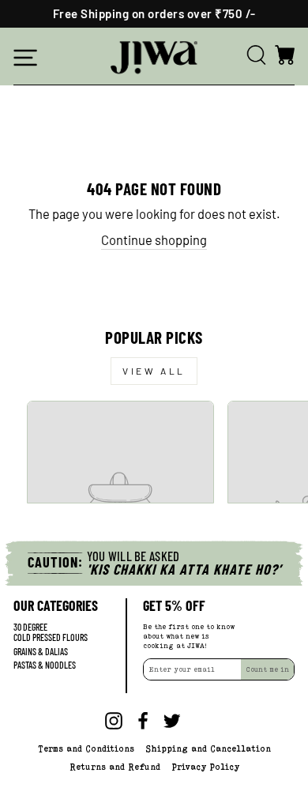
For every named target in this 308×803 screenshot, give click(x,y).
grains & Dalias (40, 652)
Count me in (267, 669)
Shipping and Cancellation (208, 748)
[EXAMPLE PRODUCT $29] (120, 452)
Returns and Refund (114, 766)
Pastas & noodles (44, 665)
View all (154, 370)
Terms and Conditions (86, 748)
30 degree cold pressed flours (50, 632)
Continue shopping (154, 239)
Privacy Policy (205, 766)
